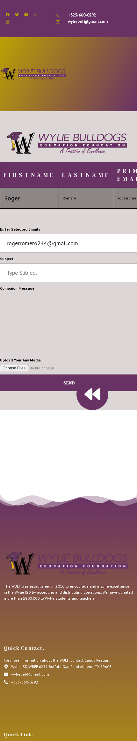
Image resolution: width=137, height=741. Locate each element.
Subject (7, 258)
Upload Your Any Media (20, 360)
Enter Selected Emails (20, 229)
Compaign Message (17, 288)
